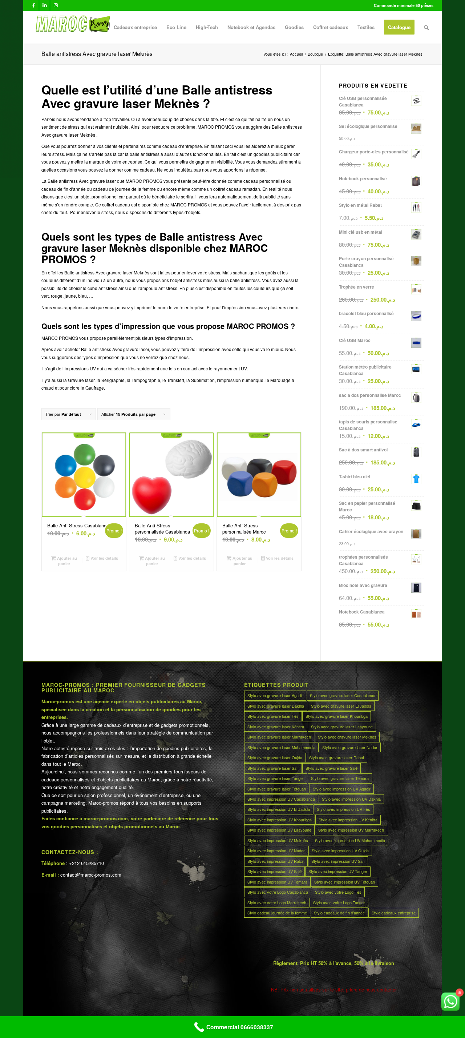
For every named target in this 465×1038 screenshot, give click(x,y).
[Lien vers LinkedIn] (44, 5)
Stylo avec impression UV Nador (276, 850)
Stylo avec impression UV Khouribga (279, 819)
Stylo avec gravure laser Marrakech (279, 737)
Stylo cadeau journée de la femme (277, 913)
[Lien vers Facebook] (33, 5)
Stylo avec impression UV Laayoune (279, 830)
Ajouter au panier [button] (66, 560)
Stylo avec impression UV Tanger (337, 871)
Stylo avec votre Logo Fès (338, 892)
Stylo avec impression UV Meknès (277, 840)
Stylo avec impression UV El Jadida (278, 809)
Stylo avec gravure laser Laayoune (342, 726)
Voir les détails (103, 558)
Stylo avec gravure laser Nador (349, 747)
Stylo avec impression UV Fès (343, 809)
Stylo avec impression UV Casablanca (281, 799)
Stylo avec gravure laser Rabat (336, 757)
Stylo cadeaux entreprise (394, 913)
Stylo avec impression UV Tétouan (344, 882)
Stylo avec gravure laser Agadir (275, 695)
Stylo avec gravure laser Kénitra (275, 726)
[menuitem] (135, 27)
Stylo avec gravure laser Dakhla (275, 706)
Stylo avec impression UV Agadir (342, 789)
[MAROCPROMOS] (72, 27)
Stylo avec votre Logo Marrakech (276, 902)
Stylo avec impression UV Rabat (275, 861)
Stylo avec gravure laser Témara (340, 778)
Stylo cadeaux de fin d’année (339, 913)
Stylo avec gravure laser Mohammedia (281, 747)
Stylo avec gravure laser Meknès (347, 737)
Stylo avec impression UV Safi (338, 861)
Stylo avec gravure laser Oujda (274, 757)
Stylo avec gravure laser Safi (273, 768)
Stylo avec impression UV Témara (277, 882)
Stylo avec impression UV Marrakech (351, 830)
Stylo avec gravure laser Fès (273, 716)
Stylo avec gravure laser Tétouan (276, 789)
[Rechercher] (426, 27)
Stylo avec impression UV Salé (274, 871)
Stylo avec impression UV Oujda (340, 850)
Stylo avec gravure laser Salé (331, 768)
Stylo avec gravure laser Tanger (275, 778)
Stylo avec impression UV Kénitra (348, 819)
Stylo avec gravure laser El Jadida (341, 706)
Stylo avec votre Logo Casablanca (277, 892)
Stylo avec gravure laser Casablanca (342, 695)
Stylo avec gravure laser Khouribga (337, 716)
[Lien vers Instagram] (55, 5)
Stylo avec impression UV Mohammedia (350, 840)
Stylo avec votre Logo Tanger (339, 902)
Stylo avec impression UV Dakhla (351, 799)
